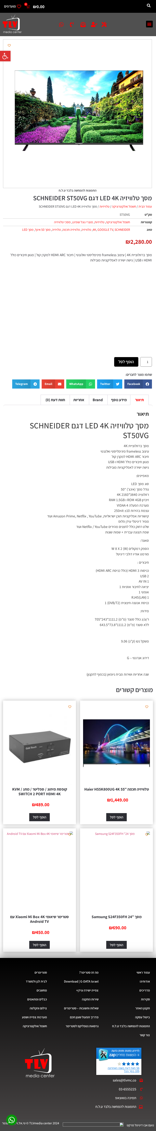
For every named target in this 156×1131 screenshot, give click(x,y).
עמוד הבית (145, 206)
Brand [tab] (98, 399)
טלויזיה (56, 230)
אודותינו (145, 981)
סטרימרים (41, 972)
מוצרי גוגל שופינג (82, 222)
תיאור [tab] (139, 399)
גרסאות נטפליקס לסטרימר (82, 1026)
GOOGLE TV (105, 230)
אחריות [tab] (78, 399)
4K (94, 230)
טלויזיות (104, 206)
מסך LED (28, 230)
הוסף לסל (126, 361)
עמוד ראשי (143, 972)
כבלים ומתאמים (37, 999)
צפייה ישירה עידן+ (87, 990)
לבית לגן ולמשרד (36, 981)
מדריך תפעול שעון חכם (84, 1017)
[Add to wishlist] (9, 45)
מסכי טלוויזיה (62, 222)
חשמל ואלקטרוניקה (124, 206)
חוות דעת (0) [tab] (55, 399)
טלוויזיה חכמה (71, 230)
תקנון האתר (142, 1008)
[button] (5, 56)
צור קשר (145, 1035)
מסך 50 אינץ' (43, 230)
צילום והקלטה (38, 1008)
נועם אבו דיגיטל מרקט (140, 1125)
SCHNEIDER (122, 230)
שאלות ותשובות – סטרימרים (81, 1008)
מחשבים (42, 990)
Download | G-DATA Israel (81, 981)
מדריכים (144, 990)
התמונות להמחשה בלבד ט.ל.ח (131, 1026)
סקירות (145, 999)
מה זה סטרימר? (89, 972)
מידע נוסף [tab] (119, 399)
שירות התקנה (90, 999)
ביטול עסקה (142, 1017)
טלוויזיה (86, 230)
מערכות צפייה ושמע (34, 1017)
